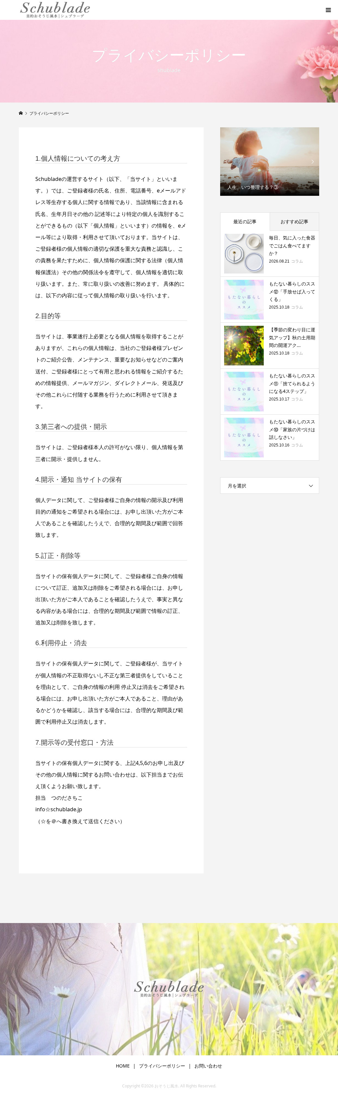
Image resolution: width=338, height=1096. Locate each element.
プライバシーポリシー (162, 1066)
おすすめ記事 (294, 221)
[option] (269, 161)
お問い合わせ (208, 1066)
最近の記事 (244, 221)
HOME (123, 1066)
